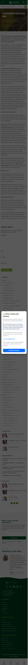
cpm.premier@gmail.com (9, 339)
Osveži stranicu (14, 350)
